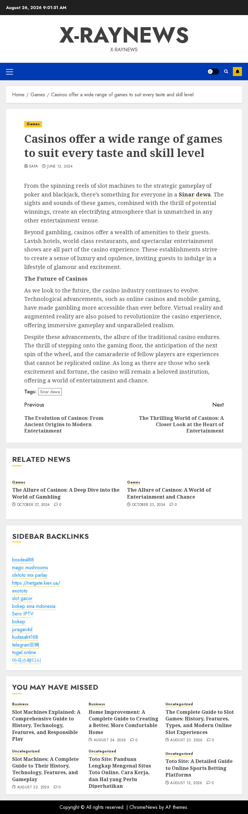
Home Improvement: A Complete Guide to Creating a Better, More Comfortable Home (123, 722)
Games (33, 124)
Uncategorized (179, 704)
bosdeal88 (23, 559)
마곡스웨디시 (26, 660)
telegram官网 (25, 644)
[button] (9, 71)
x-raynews (124, 35)
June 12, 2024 (60, 166)
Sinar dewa (50, 392)
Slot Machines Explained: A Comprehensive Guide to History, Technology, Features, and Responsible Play (46, 725)
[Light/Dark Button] (213, 72)
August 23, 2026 (186, 740)
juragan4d (22, 629)
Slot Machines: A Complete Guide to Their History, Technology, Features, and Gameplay (45, 769)
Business (20, 704)
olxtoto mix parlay (29, 575)
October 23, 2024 (148, 505)
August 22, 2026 (33, 787)
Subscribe (237, 71)
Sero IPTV (23, 613)
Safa (33, 166)
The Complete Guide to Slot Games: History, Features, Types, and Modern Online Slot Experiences (199, 722)
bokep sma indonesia (33, 606)
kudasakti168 (25, 637)
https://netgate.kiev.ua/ (36, 582)
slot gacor (22, 598)
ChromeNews (143, 807)
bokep (18, 621)
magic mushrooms (30, 567)
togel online (24, 652)
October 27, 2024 (33, 505)
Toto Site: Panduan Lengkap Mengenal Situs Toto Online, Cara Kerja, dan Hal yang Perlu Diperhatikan (120, 773)
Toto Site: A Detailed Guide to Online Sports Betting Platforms (199, 768)
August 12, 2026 (186, 783)
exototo (20, 590)
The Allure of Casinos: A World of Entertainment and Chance (169, 493)
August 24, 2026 (110, 740)
